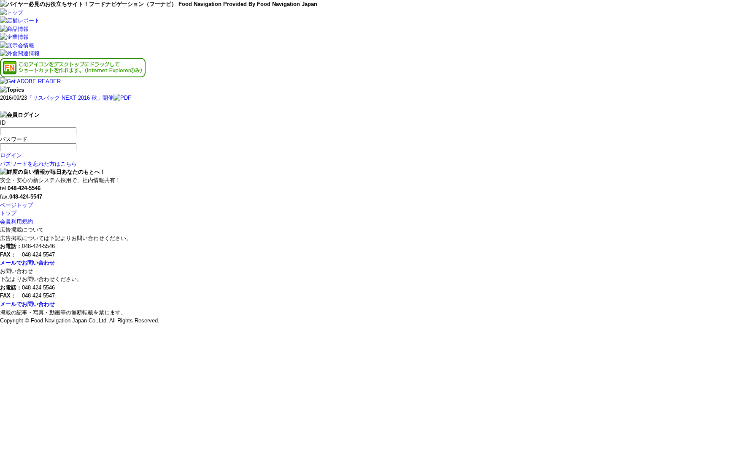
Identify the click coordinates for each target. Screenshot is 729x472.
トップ (8, 213)
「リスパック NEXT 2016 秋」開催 (70, 98)
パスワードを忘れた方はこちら (38, 164)
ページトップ (16, 205)
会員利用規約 (16, 221)
